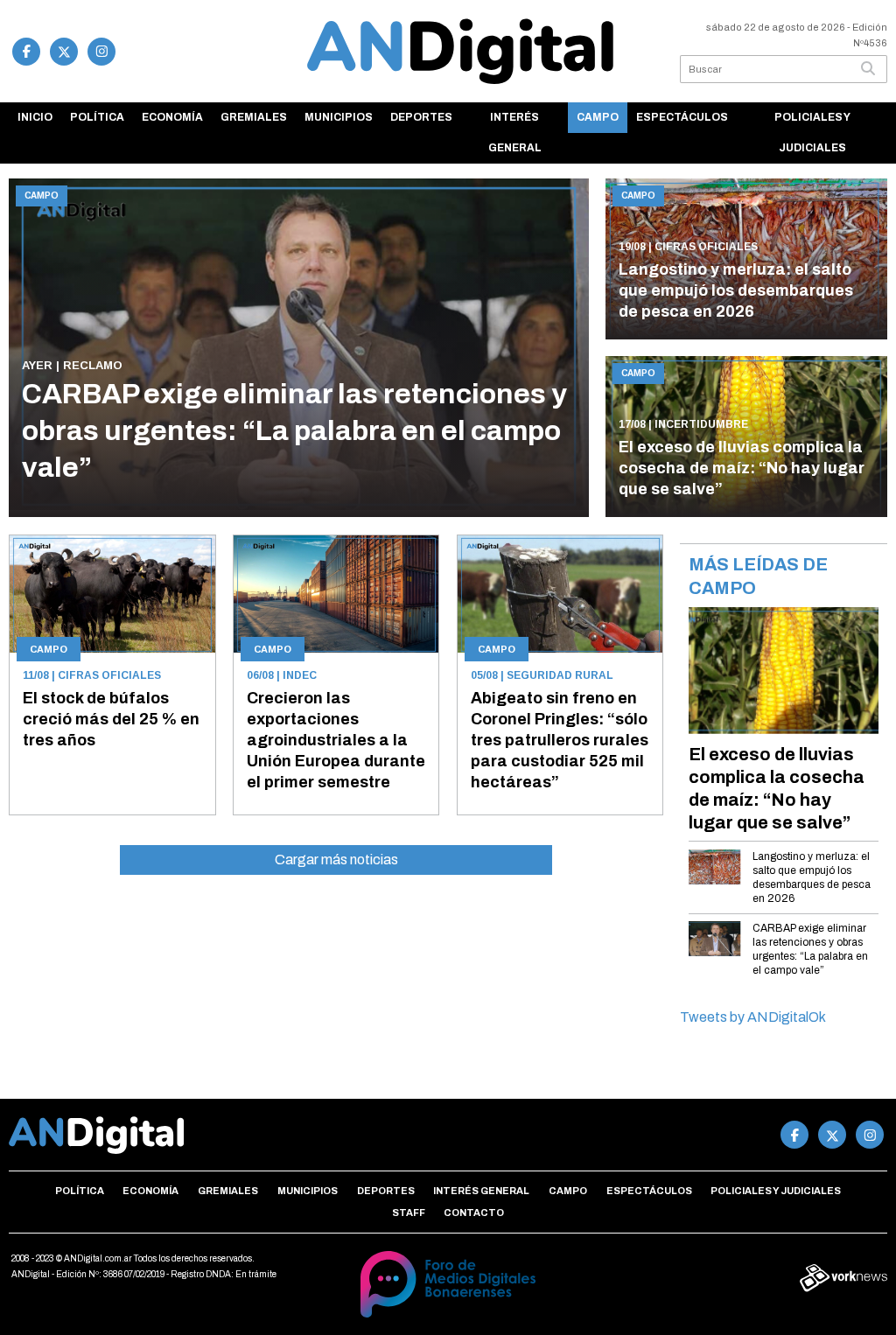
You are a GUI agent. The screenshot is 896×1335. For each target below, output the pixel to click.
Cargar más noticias (336, 859)
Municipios (338, 117)
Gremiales (253, 117)
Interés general (515, 132)
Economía (172, 117)
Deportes (421, 117)
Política (97, 117)
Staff (408, 1212)
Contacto (474, 1212)
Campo (598, 117)
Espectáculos (682, 117)
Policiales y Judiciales (812, 132)
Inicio (35, 117)
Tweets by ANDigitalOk (753, 1017)
